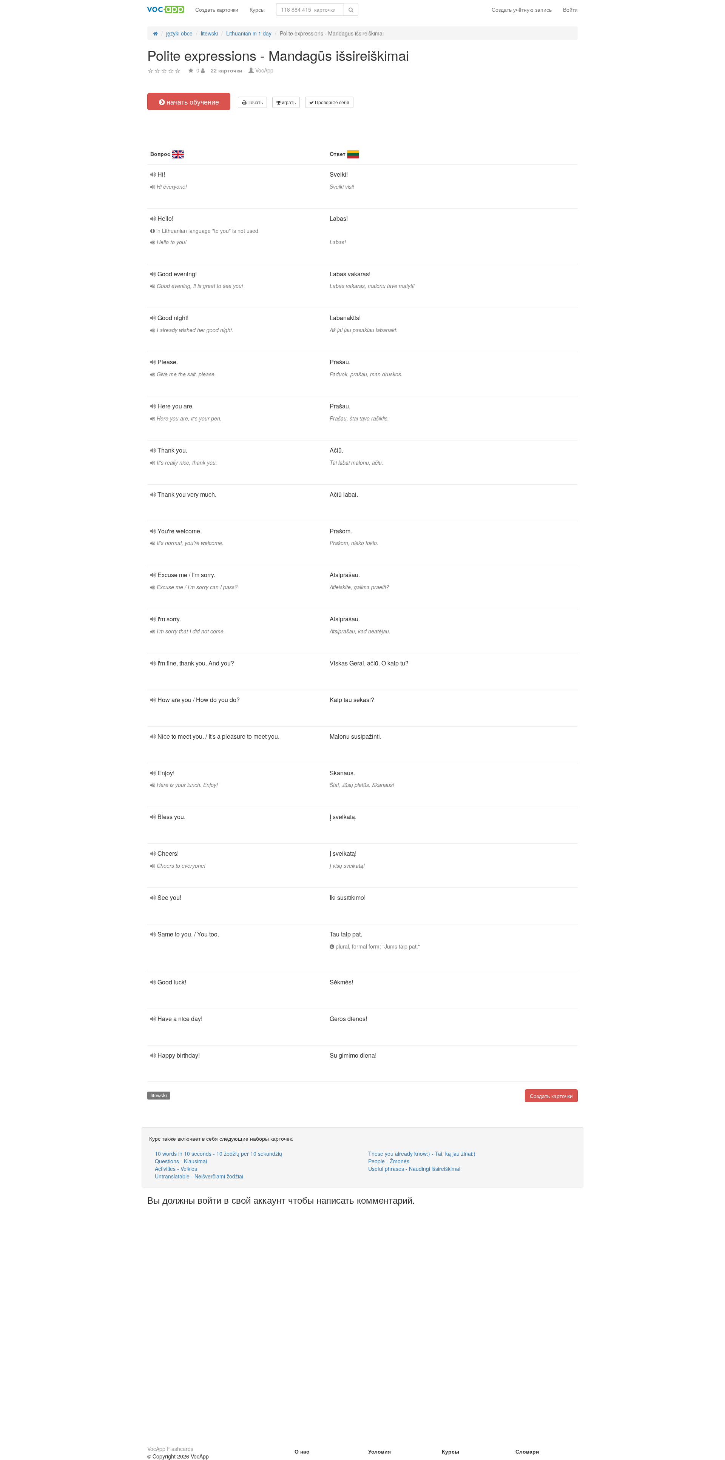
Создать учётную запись (522, 9)
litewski (159, 1095)
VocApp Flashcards (170, 1448)
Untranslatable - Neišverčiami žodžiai (199, 1176)
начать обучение (192, 101)
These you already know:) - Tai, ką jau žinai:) (421, 1153)
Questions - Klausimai (181, 1161)
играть (288, 102)
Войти (570, 9)
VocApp (264, 70)
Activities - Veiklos (176, 1168)
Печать (254, 102)
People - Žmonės (388, 1161)
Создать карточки (216, 9)
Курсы (257, 9)
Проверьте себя (331, 102)
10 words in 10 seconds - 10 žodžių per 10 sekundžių (218, 1153)
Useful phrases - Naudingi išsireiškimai (414, 1168)
